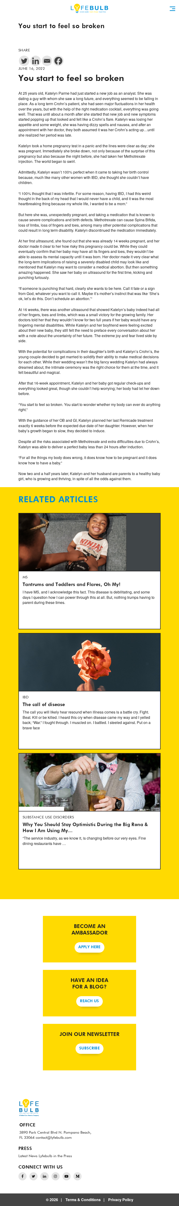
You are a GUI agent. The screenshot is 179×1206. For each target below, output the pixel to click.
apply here (89, 947)
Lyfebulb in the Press (55, 1156)
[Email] (47, 61)
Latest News (28, 1156)
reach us (89, 1001)
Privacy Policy (120, 1199)
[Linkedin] (35, 61)
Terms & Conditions (83, 1199)
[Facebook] (58, 61)
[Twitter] (24, 61)
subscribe (89, 1048)
